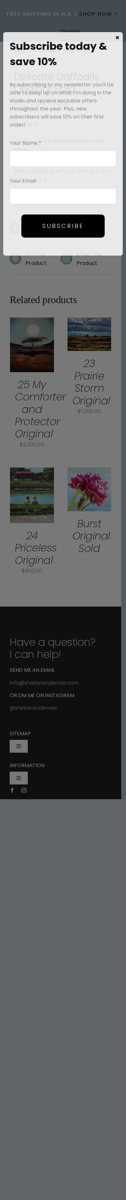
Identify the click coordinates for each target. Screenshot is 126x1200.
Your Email (23, 181)
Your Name (25, 143)
